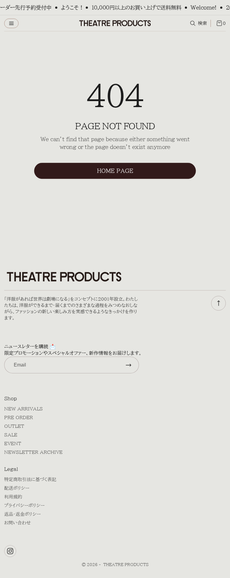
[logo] (115, 23)
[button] (11, 23)
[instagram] (10, 551)
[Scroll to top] (218, 303)
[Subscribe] (128, 365)
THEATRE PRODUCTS (126, 565)
